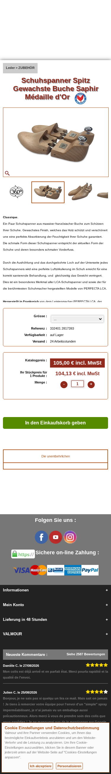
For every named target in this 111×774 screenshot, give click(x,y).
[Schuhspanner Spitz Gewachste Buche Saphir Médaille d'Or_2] (80, 191)
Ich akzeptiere (41, 766)
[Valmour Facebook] (41, 537)
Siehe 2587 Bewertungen (86, 654)
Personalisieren (69, 766)
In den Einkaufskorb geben (55, 422)
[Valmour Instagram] (70, 537)
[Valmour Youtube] (56, 537)
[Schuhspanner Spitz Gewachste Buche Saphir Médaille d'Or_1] (48, 192)
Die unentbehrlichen (55, 456)
